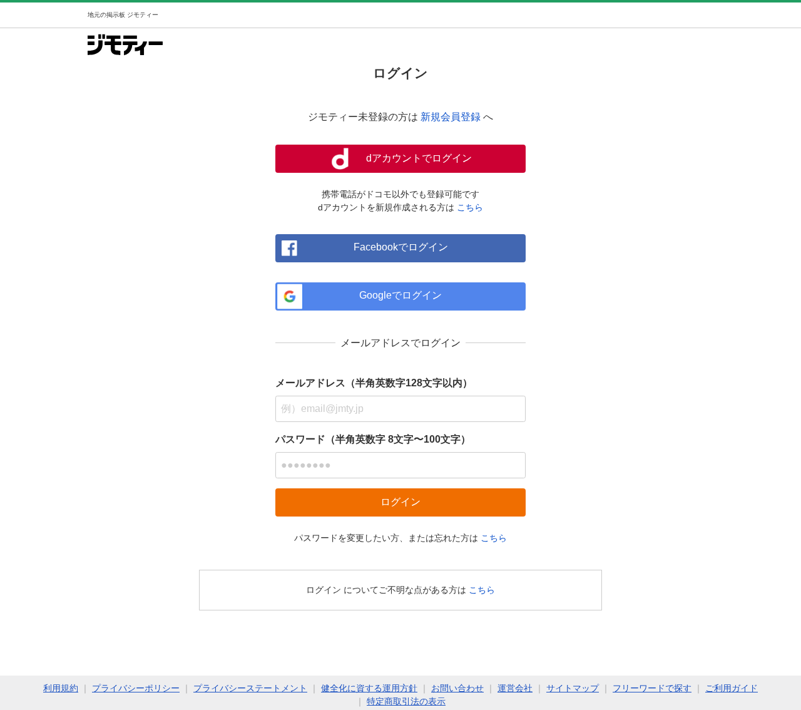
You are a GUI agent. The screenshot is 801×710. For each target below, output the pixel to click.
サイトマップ (572, 688)
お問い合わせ (457, 688)
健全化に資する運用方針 (369, 688)
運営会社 (515, 688)
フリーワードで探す (652, 688)
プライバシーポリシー (136, 688)
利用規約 (60, 688)
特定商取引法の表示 (406, 701)
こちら (470, 207)
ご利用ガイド (731, 688)
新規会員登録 (451, 116)
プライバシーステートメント (250, 688)
